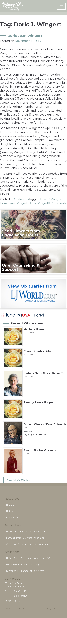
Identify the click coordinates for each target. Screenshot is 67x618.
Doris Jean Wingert (24, 36)
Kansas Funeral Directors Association (25, 537)
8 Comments (57, 203)
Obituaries (21, 199)
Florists (10, 504)
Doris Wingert (38, 203)
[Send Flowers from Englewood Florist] (33, 224)
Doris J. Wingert (51, 199)
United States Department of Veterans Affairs (29, 558)
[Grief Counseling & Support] (33, 258)
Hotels (9, 511)
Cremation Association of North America (27, 544)
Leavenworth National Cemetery (22, 564)
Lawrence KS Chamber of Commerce (25, 570)
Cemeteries (12, 517)
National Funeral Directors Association (25, 531)
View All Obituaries (18, 479)
